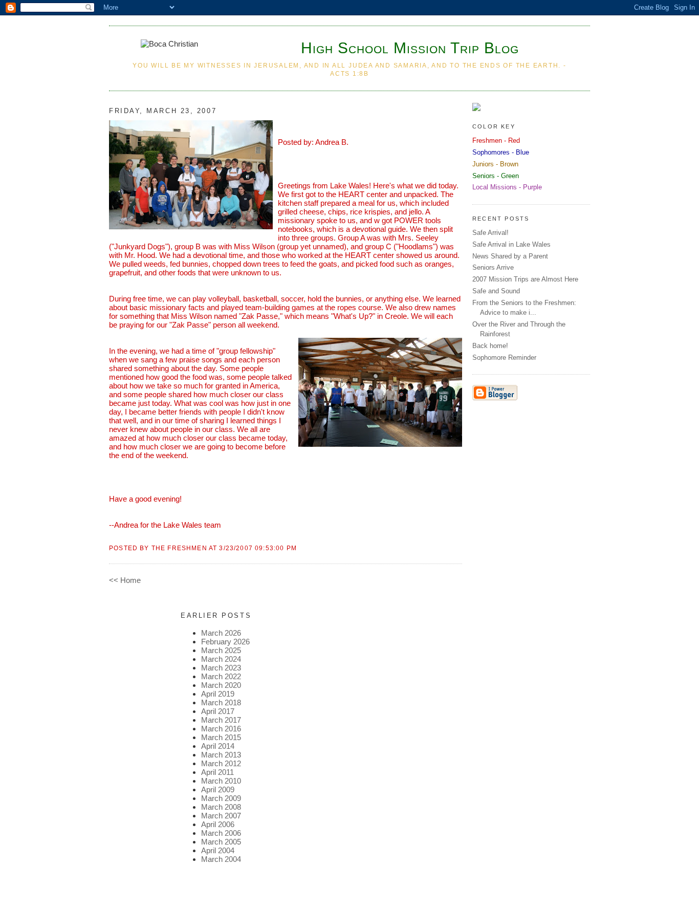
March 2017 (221, 720)
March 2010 (221, 780)
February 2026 (225, 641)
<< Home (125, 580)
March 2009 (221, 798)
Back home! (490, 346)
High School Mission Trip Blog (410, 47)
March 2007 (221, 815)
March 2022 (221, 676)
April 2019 (217, 693)
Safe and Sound (496, 291)
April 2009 (217, 789)
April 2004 (217, 850)
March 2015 (221, 737)
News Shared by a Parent (510, 256)
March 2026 (221, 633)
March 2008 (221, 807)
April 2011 (217, 772)
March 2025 (221, 650)
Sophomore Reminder (504, 357)
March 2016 (221, 728)
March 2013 (221, 754)
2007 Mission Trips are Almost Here (525, 279)
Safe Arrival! (490, 232)
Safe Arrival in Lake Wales (511, 244)
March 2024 (221, 659)
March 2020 (221, 685)
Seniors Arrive (493, 267)
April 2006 (217, 824)
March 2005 (221, 841)
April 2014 (217, 746)
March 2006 (221, 833)
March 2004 (221, 859)
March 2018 (221, 702)
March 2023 (221, 667)
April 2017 (217, 711)
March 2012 (221, 763)
